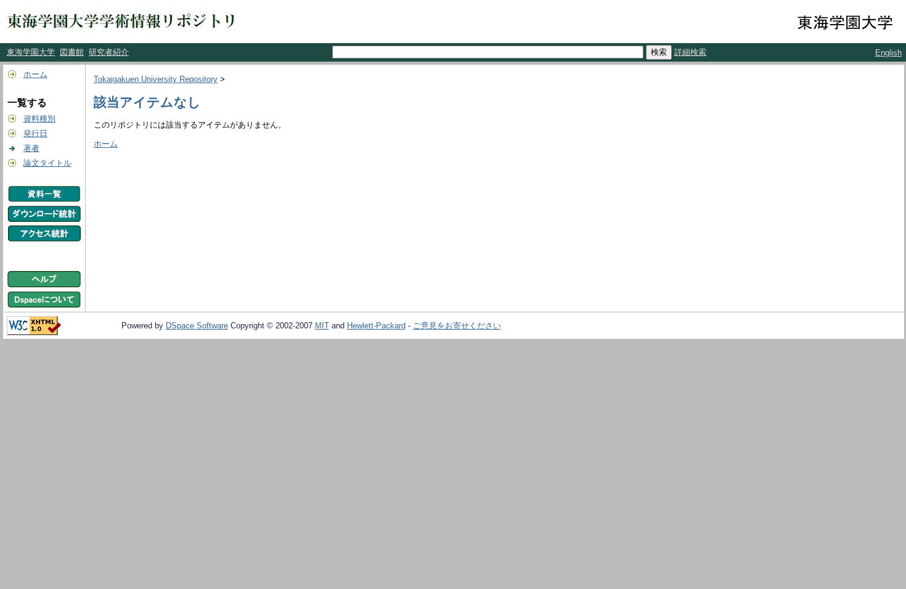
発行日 (35, 133)
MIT (322, 325)
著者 (31, 148)
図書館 (72, 52)
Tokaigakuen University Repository (156, 79)
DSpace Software (197, 325)
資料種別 (39, 118)
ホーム (35, 74)
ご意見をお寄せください (457, 325)
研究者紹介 (109, 52)
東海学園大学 (31, 52)
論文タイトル (47, 163)
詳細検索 (690, 52)
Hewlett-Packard (376, 325)
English (888, 52)
